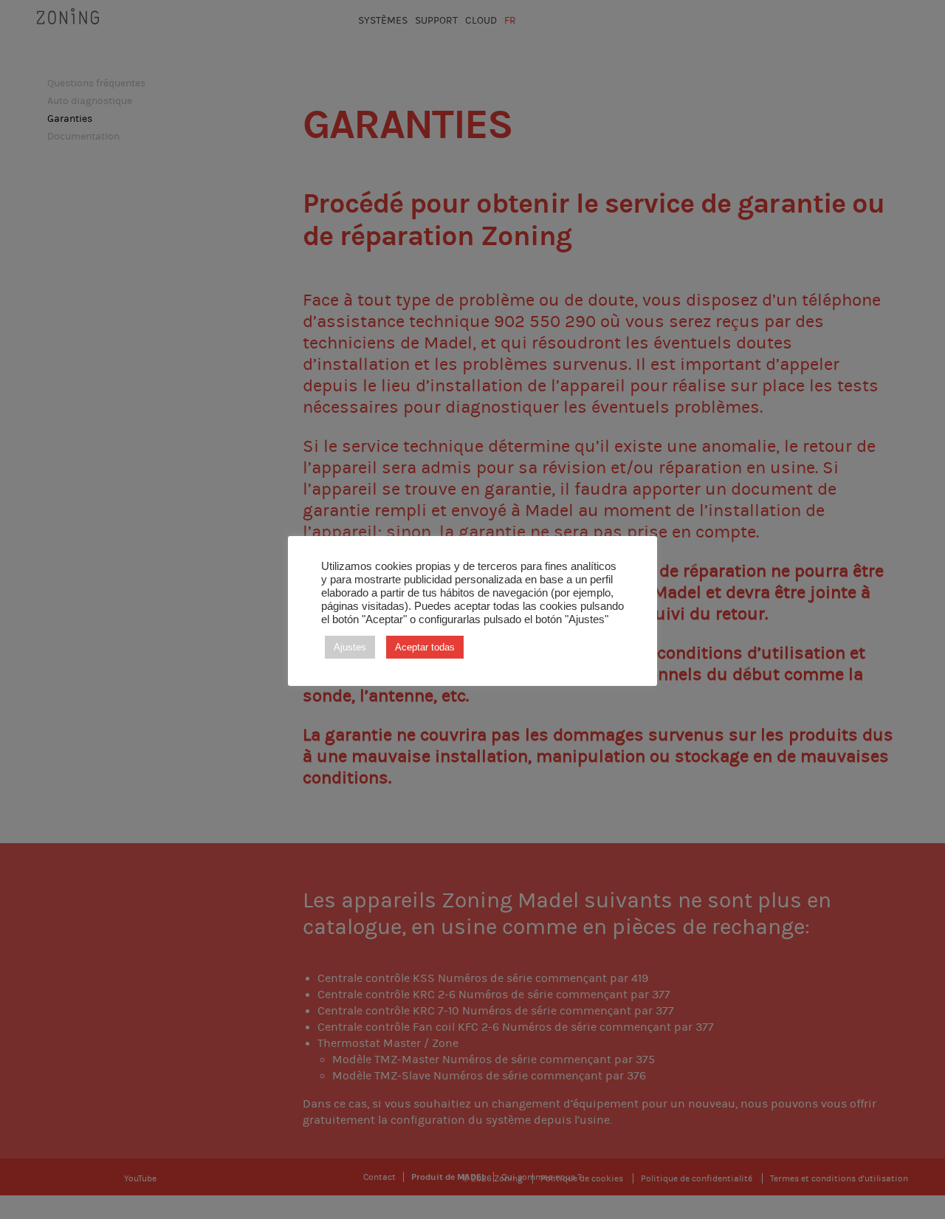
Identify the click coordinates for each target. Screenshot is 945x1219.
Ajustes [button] (350, 647)
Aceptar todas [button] (425, 647)
